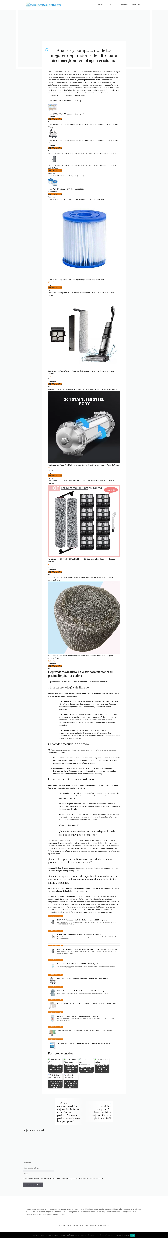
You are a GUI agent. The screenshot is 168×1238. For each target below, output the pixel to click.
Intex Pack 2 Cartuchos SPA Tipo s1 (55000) (66, 176)
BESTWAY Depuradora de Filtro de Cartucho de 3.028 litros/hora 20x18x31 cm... (87, 949)
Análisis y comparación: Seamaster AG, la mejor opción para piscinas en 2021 (101, 1112)
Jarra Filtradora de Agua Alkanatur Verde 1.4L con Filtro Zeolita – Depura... (85, 1031)
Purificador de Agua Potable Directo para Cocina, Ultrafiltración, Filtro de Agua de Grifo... (83, 389)
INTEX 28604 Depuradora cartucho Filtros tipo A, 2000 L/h (79, 935)
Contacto (136, 5)
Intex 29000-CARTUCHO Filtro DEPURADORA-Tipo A (77, 964)
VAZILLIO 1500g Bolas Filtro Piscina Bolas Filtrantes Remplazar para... (84, 1043)
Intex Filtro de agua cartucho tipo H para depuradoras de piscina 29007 (76, 199)
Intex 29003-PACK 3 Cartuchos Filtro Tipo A (66, 101)
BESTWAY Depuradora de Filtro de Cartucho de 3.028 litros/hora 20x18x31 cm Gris (82, 153)
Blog (109, 5)
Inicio (100, 5)
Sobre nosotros (121, 5)
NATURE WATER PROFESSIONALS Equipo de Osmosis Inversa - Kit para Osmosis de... (87, 1004)
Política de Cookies (103, 1225)
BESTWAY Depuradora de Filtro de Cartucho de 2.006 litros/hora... (82, 920)
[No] (166, 1235)
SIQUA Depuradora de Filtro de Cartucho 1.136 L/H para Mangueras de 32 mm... (87, 991)
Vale (132, 1235)
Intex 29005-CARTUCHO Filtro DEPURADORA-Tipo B (77, 1016)
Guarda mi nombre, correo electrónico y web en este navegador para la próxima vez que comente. (64, 1178)
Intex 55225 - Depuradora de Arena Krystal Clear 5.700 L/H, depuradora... (85, 978)
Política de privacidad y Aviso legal (86, 1225)
